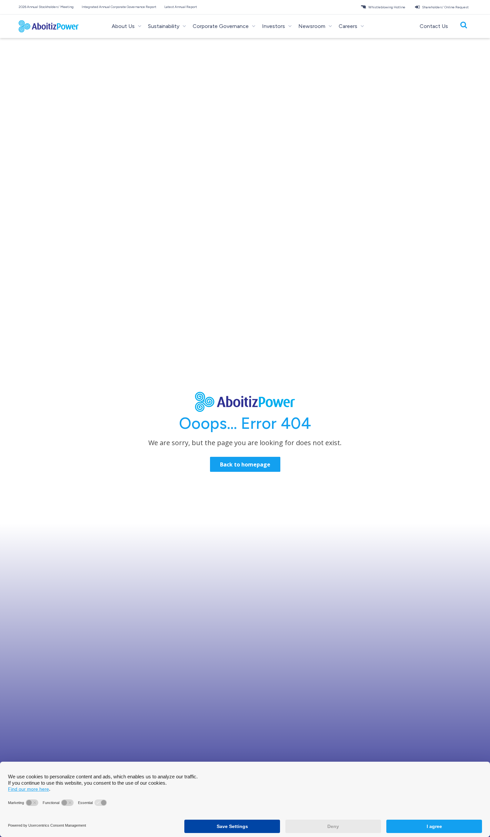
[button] (47, 7)
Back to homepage (245, 464)
